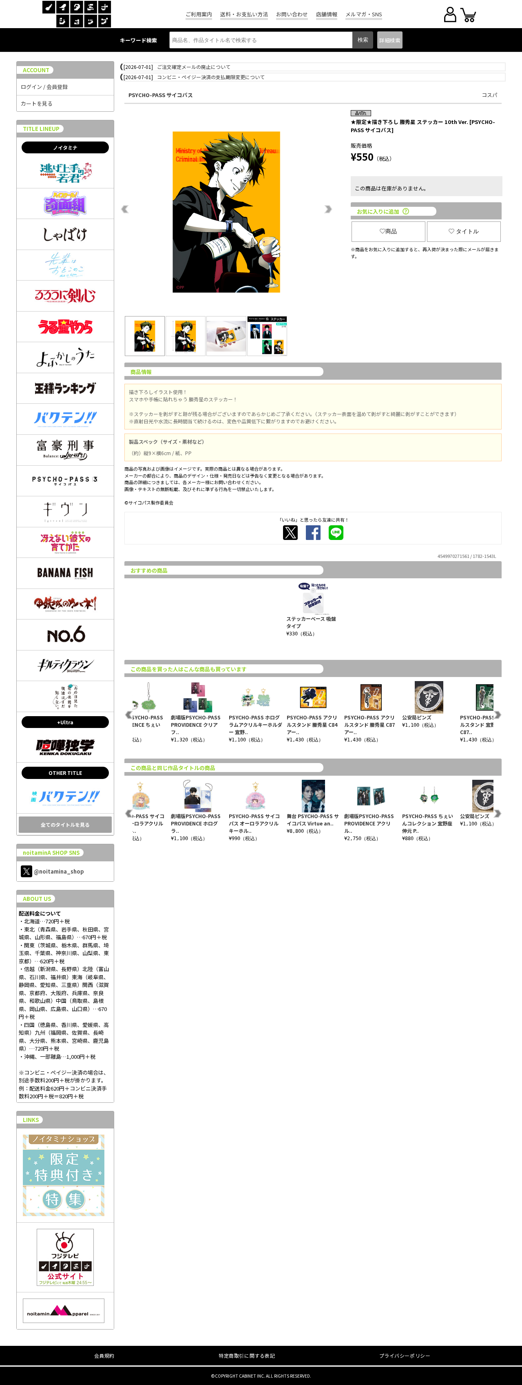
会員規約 (104, 1355)
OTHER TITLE (65, 772)
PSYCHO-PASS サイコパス (160, 95)
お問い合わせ (292, 14)
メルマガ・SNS (363, 14)
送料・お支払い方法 (244, 14)
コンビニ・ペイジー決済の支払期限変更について (211, 76)
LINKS (31, 1120)
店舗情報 (326, 14)
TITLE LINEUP (41, 129)
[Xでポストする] (290, 532)
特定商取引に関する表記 (247, 1355)
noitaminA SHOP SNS (51, 852)
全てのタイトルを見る (65, 824)
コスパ (490, 95)
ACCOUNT (36, 70)
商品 (391, 231)
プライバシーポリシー (405, 1355)
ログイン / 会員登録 (44, 87)
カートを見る (37, 103)
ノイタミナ (65, 147)
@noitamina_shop (59, 871)
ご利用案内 (199, 14)
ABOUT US (37, 899)
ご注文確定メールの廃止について (193, 66)
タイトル (467, 231)
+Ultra (65, 722)
